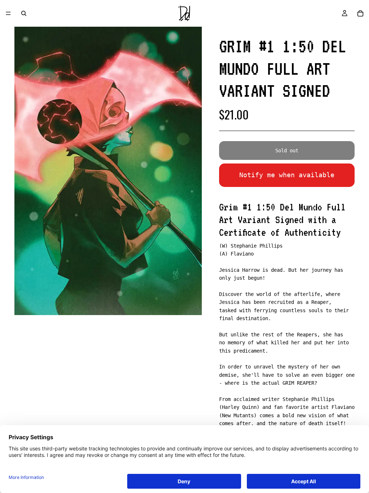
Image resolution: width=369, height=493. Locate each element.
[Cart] (360, 13)
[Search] (24, 13)
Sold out (286, 150)
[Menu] (8, 13)
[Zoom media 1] (108, 171)
